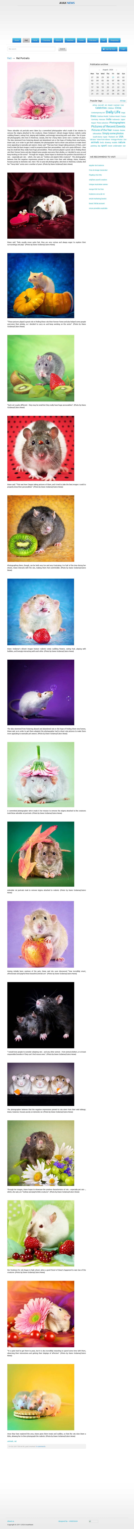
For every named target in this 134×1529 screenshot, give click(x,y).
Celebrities (101, 108)
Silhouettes (97, 134)
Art (106, 105)
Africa (95, 105)
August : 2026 (108, 70)
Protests (116, 130)
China (118, 108)
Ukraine (93, 139)
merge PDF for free (96, 189)
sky (99, 146)
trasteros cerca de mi (97, 194)
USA (121, 136)
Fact (9, 58)
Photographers (117, 122)
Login (123, 49)
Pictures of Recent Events (108, 126)
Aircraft (101, 105)
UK (117, 137)
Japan (123, 119)
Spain (105, 137)
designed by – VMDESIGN (68, 1521)
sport (104, 145)
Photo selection (102, 123)
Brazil (110, 105)
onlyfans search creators (98, 180)
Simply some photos (113, 133)
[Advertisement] (67, 21)
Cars (122, 105)
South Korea (97, 137)
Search (62, 49)
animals (10, 1441)
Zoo (125, 139)
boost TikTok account (97, 203)
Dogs (123, 113)
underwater (117, 146)
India (108, 119)
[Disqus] (45, 1488)
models (114, 142)
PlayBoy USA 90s (95, 175)
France (123, 116)
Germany (94, 119)
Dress (93, 116)
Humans (102, 119)
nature (121, 142)
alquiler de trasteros (96, 165)
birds (102, 142)
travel (110, 146)
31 (113, 77)
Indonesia (116, 119)
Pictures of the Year (101, 130)
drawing (108, 142)
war (124, 146)
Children (111, 108)
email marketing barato (97, 199)
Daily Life (113, 112)
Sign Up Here (110, 49)
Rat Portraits (23, 58)
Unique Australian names (98, 184)
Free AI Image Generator (98, 170)
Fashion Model (102, 116)
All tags (123, 101)
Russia (122, 130)
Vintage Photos (116, 139)
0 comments (40, 1446)
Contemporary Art (98, 113)
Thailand (111, 137)
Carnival (116, 105)
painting (94, 146)
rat (15, 1441)
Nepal (93, 123)
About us (10, 1521)
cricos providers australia (98, 208)
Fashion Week (114, 116)
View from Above (103, 139)
